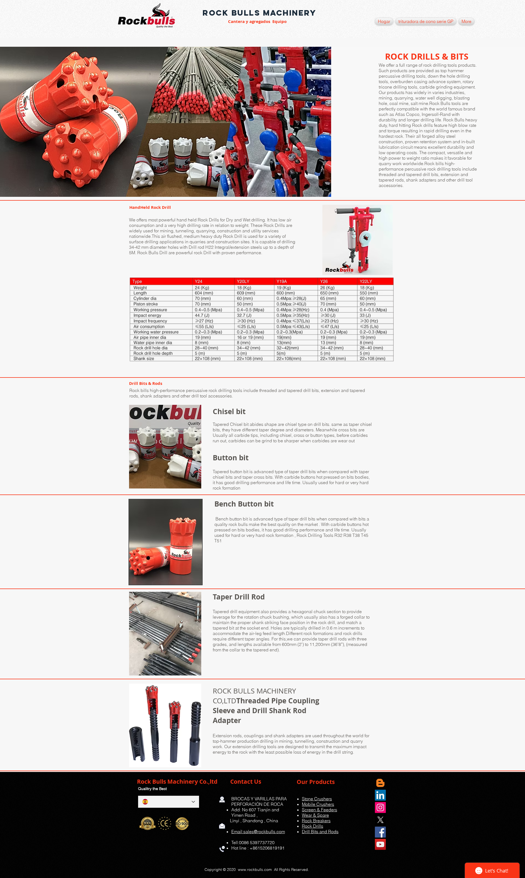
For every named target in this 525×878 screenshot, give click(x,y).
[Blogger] (380, 782)
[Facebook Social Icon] (380, 832)
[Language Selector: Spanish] (168, 802)
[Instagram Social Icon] (380, 807)
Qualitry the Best (152, 788)
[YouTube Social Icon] (380, 844)
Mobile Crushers (318, 804)
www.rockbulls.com (255, 869)
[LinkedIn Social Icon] (380, 795)
